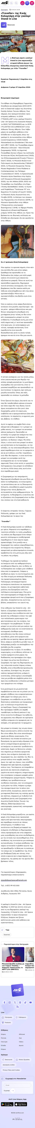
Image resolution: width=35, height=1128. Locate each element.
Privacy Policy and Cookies (11, 1070)
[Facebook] (4, 1002)
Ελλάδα (3, 1045)
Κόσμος (3, 1049)
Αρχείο (21, 1045)
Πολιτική (3, 1038)
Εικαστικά (7, 934)
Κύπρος (3, 1034)
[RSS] (17, 1007)
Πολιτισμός (4, 9)
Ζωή (20, 1038)
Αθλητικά (22, 1034)
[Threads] (20, 1002)
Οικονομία (4, 1041)
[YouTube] (30, 1002)
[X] (15, 1002)
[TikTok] (25, 1002)
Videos (21, 1041)
